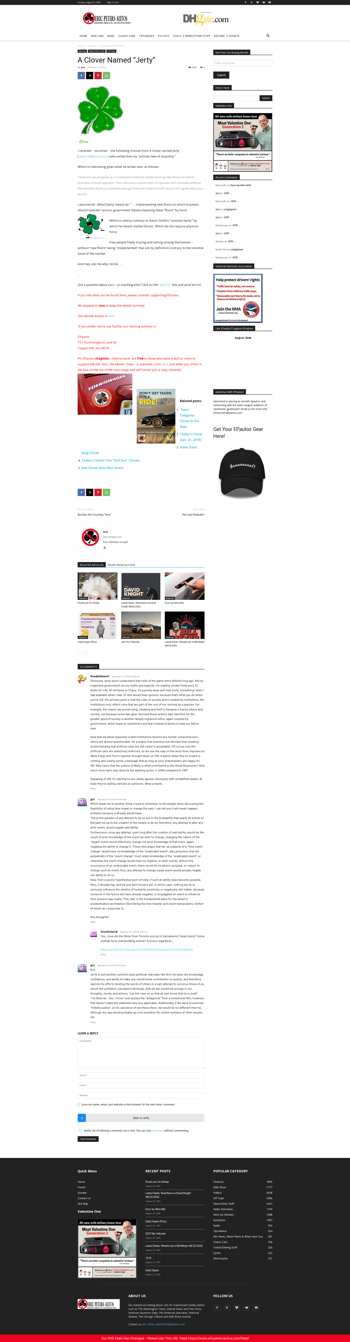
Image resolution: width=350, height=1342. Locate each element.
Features (92, 45)
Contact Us (84, 1198)
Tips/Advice (146, 36)
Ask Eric (219, 36)
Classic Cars (126, 36)
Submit (221, 75)
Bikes (110, 36)
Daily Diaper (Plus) (87, 642)
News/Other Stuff (197, 36)
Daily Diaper (152, 1270)
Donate (234, 36)
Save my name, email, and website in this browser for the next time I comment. (128, 1104)
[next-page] (85, 653)
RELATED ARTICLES (92, 565)
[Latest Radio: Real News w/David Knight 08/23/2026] (141, 586)
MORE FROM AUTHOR (121, 565)
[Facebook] (81, 75)
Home (83, 36)
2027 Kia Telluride (130, 642)
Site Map (83, 1203)
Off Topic (111, 51)
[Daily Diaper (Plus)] (97, 625)
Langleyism (229, 209)
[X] (89, 75)
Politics (163, 36)
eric (83, 67)
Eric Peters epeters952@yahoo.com (164, 1324)
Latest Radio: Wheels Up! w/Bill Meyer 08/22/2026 (174, 1245)
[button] (268, 36)
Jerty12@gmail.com (93, 156)
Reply (93, 788)
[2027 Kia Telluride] (141, 625)
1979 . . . (227, 193)
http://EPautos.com (112, 537)
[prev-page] (80, 653)
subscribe (158, 1130)
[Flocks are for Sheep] (97, 586)
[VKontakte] (246, 1307)
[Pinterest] (98, 75)
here (111, 316)
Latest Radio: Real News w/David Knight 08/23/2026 (168, 1195)
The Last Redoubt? (193, 514)
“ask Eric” (165, 285)
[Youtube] (256, 1307)
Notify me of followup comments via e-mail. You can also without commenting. (136, 1130)
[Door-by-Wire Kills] (185, 586)
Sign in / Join (113, 2)
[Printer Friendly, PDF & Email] (141, 142)
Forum (81, 1187)
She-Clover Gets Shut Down (102, 468)
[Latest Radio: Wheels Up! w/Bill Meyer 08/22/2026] (185, 625)
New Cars (97, 36)
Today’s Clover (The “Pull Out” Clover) (110, 460)
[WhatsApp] (106, 75)
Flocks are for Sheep (89, 602)
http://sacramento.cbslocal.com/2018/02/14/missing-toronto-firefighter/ (147, 949)
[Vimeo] (236, 1307)
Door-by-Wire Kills (174, 602)
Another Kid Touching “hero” (94, 514)
